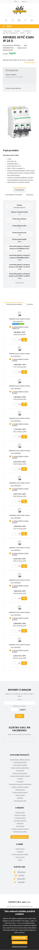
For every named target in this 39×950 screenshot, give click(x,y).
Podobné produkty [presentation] (14, 304)
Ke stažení (20, 851)
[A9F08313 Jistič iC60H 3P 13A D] (19, 543)
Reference (21, 872)
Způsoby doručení (20, 815)
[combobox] (16, 1)
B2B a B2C (21, 879)
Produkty (17, 31)
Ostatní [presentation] (30, 304)
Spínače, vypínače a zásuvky (20, 787)
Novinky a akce (20, 857)
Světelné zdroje (20, 790)
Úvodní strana (7, 31)
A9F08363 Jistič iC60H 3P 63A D (19, 645)
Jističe (29, 33)
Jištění (22, 33)
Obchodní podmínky (20, 820)
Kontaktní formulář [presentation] (14, 194)
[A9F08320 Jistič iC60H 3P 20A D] (19, 381)
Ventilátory (20, 798)
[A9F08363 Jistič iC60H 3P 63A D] (19, 640)
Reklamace (20, 823)
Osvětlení (20, 779)
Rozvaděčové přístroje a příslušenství (20, 784)
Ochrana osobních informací (20, 829)
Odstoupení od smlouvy (19, 837)
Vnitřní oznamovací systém (20, 854)
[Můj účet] (6, 20)
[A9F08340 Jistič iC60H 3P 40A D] (19, 446)
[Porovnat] (19, 20)
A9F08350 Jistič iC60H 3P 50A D (19, 613)
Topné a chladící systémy (20, 792)
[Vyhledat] (12, 20)
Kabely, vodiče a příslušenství (20, 768)
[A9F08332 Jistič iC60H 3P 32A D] (19, 575)
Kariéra (20, 860)
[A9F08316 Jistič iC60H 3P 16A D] (19, 349)
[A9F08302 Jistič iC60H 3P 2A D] (19, 121)
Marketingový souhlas (20, 831)
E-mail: (20, 699)
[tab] (19, 190)
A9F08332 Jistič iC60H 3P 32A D (19, 580)
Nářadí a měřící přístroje (20, 773)
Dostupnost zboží (20, 818)
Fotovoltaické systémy (20, 762)
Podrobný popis (29, 62)
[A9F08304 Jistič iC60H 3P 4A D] (19, 478)
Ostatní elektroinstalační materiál (20, 776)
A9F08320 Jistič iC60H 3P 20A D (19, 386)
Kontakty (21, 882)
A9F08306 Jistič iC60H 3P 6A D (19, 516)
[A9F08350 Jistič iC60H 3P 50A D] (19, 607)
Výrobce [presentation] (29, 194)
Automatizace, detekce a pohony (20, 759)
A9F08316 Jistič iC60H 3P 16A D (19, 354)
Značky (21, 875)
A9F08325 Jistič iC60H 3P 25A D (19, 418)
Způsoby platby (20, 812)
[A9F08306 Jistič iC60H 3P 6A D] (19, 510)
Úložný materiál (20, 795)
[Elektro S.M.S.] (19, 10)
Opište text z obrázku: (19, 706)
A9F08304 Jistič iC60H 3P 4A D (19, 483)
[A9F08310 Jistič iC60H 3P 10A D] (19, 314)
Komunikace (20, 770)
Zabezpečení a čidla (20, 801)
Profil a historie (20, 849)
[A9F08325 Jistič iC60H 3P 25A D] (19, 413)
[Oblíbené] (25, 20)
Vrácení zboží (20, 826)
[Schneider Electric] (12, 53)
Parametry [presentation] (19, 189)
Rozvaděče (20, 781)
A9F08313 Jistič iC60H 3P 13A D (19, 548)
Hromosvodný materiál (20, 765)
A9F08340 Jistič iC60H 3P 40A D (19, 451)
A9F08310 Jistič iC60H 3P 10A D (19, 319)
